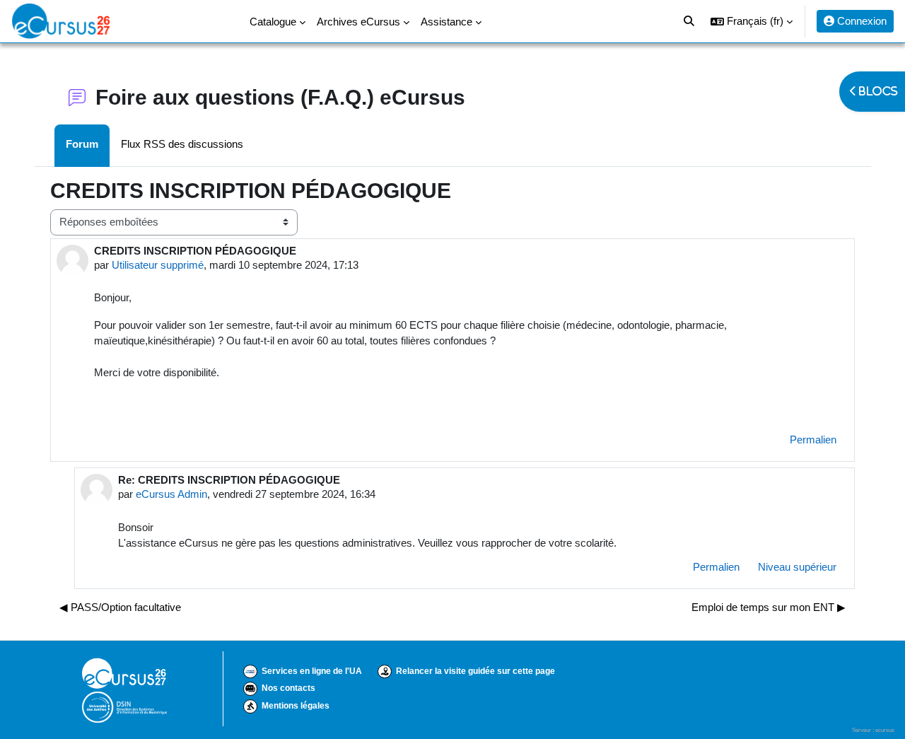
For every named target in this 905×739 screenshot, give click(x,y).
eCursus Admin (171, 494)
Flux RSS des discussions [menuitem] (182, 144)
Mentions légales (295, 706)
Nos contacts (288, 688)
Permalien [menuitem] (813, 439)
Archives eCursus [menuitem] (358, 22)
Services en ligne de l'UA (312, 671)
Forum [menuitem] (82, 144)
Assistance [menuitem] (446, 22)
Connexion (860, 21)
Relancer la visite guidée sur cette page (475, 671)
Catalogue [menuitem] (273, 22)
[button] (751, 21)
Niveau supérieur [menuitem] (797, 567)
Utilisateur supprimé (158, 265)
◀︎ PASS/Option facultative (120, 607)
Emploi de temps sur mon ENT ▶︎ (768, 607)
